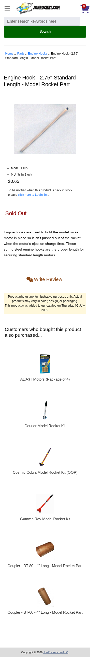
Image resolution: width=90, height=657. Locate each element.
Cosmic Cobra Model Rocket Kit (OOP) (45, 472)
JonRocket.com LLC (55, 652)
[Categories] (9, 8)
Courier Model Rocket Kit (45, 426)
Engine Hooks (37, 53)
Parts (20, 53)
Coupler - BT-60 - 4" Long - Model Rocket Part (45, 612)
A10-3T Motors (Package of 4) (45, 379)
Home (9, 53)
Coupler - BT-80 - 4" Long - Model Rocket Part (45, 566)
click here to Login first (33, 195)
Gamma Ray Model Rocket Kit (45, 519)
